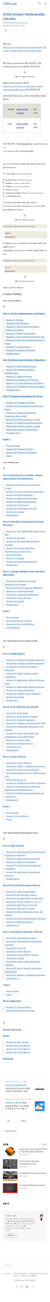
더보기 (44, 1144)
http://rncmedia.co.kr (14, 1082)
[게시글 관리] (15, 1121)
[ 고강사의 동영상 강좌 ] (20, 1273)
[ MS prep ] (7, 1273)
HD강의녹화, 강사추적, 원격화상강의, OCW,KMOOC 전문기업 (17, 1090)
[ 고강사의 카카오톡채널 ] (28, 1275)
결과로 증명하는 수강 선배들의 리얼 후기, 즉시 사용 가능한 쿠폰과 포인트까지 (17, 1107)
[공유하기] (12, 1121)
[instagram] (21, 1287)
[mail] (32, 1287)
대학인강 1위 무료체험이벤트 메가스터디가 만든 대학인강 (17, 1102)
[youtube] (27, 1287)
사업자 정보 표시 (11, 1131)
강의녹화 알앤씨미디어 (16, 1085)
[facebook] (16, 1287)
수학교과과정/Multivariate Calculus (15, 22)
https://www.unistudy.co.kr (16, 1099)
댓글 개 (6, 1203)
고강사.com (10, 4)
